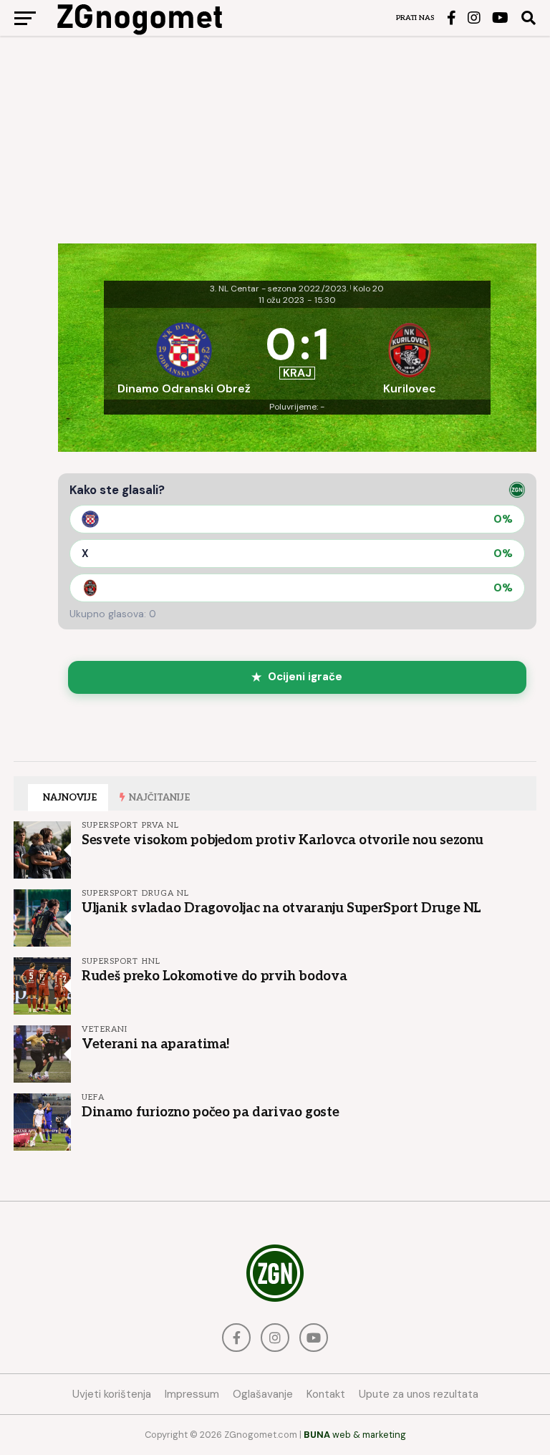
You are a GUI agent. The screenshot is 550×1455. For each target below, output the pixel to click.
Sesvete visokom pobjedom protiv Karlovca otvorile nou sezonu (282, 840)
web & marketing (355, 1435)
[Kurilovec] (410, 354)
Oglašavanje (263, 1394)
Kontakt (326, 1394)
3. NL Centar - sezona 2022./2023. (279, 288)
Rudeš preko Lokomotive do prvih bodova (214, 976)
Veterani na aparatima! (156, 1044)
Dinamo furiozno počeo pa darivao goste (210, 1112)
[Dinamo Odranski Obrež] (184, 354)
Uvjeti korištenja (111, 1394)
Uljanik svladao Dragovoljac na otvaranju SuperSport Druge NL (281, 908)
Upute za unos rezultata (418, 1394)
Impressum (192, 1394)
